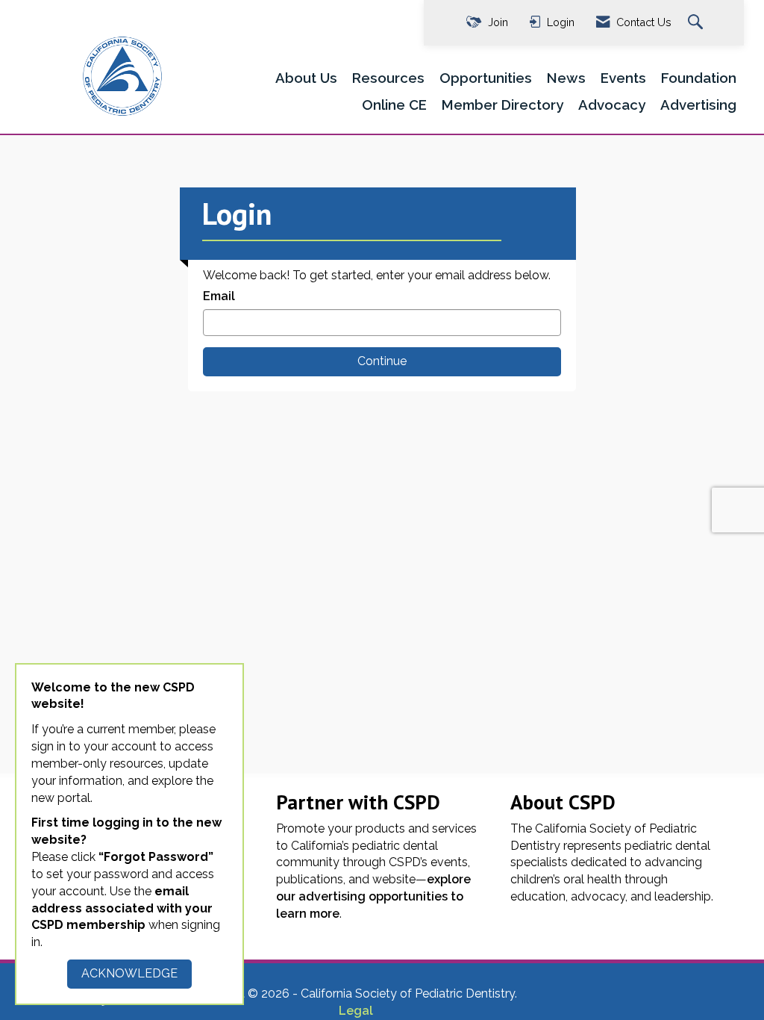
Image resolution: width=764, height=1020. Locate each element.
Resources (388, 77)
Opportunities (485, 77)
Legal (356, 1011)
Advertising (698, 104)
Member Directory (502, 104)
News (566, 77)
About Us (306, 77)
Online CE (394, 104)
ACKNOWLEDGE (129, 973)
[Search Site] (697, 22)
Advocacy (611, 104)
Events (623, 77)
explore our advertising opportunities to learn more (373, 896)
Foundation (698, 77)
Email (219, 296)
